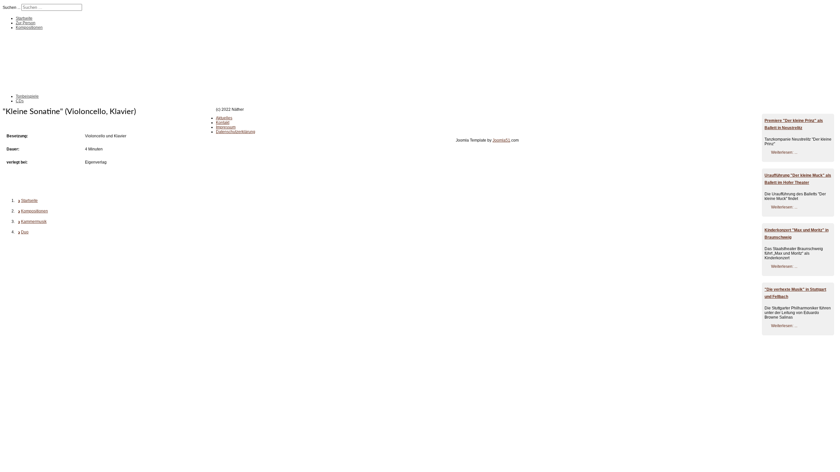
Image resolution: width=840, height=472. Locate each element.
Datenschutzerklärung (235, 131)
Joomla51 (501, 140)
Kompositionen (29, 27)
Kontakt (222, 122)
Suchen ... (11, 7)
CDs (20, 101)
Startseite (24, 18)
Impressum (226, 127)
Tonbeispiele (27, 96)
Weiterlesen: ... (784, 152)
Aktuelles (224, 118)
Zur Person (25, 23)
